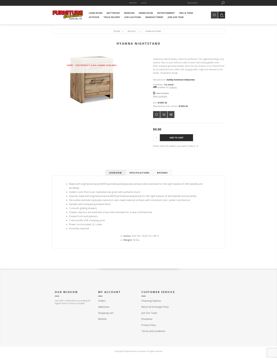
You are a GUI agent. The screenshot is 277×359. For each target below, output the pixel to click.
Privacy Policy (148, 325)
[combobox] (203, 3)
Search (223, 3)
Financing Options (151, 300)
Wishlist (102, 319)
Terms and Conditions (153, 331)
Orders (102, 300)
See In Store (162, 93)
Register (133, 3)
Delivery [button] (173, 87)
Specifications (139, 172)
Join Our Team (149, 313)
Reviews (162, 172)
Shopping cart (105, 313)
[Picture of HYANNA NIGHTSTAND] (91, 105)
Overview (115, 172)
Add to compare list (163, 114)
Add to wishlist (156, 114)
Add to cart (177, 138)
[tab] (115, 173)
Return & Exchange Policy (155, 306)
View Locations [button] (160, 96)
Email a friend (170, 114)
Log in (143, 3)
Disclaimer (147, 319)
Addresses (103, 306)
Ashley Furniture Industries (181, 79)
